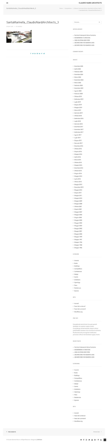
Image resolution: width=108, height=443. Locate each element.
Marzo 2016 (77, 159)
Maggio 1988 (78, 245)
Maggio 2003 (78, 225)
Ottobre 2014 (78, 170)
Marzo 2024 (77, 77)
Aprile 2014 (77, 179)
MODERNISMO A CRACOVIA (82, 38)
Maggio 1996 (78, 242)
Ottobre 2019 (78, 96)
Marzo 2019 (77, 110)
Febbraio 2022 (78, 85)
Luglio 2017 (77, 137)
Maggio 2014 (78, 176)
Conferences (78, 271)
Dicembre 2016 (78, 146)
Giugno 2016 (78, 151)
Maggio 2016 (78, 154)
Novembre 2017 (78, 129)
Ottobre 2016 (78, 148)
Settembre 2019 (78, 99)
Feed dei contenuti (79, 306)
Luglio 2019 (77, 102)
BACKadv (39, 439)
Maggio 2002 (78, 228)
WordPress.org (78, 312)
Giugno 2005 (78, 217)
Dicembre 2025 (78, 66)
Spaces (76, 291)
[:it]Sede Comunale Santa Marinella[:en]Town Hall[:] (87, 8)
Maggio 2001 (78, 231)
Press (75, 285)
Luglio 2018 (77, 121)
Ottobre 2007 (78, 206)
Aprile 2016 (77, 157)
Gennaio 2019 (78, 113)
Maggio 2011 (78, 195)
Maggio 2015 (78, 165)
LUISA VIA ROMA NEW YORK (82, 40)
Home (61, 8)
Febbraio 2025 (78, 71)
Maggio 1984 (78, 247)
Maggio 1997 (78, 239)
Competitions (67, 8)
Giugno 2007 (78, 209)
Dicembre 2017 (78, 126)
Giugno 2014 (78, 173)
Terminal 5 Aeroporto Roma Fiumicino (85, 35)
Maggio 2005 (78, 220)
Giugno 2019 (78, 104)
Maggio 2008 (78, 203)
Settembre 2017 (78, 132)
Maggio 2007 (78, 212)
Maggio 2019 (78, 107)
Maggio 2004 (78, 223)
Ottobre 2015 (78, 162)
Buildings (76, 266)
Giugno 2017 (78, 140)
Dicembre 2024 (78, 74)
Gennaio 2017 (78, 143)
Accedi (76, 303)
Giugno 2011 (78, 192)
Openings (77, 282)
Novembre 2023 (78, 80)
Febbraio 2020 (78, 93)
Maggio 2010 (78, 198)
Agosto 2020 (77, 91)
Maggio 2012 (78, 190)
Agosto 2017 (77, 135)
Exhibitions (77, 280)
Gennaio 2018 (78, 124)
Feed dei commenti (80, 309)
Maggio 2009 (78, 201)
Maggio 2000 (78, 234)
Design (76, 274)
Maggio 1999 (78, 236)
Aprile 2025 (77, 69)
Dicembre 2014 (78, 168)
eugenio (20, 26)
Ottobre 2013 (78, 181)
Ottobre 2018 (78, 115)
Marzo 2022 (77, 82)
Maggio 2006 (78, 214)
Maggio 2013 (78, 184)
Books (76, 263)
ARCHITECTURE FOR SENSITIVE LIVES (84, 43)
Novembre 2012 (78, 187)
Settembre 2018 (78, 118)
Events (76, 277)
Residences (77, 288)
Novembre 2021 (78, 88)
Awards (76, 260)
